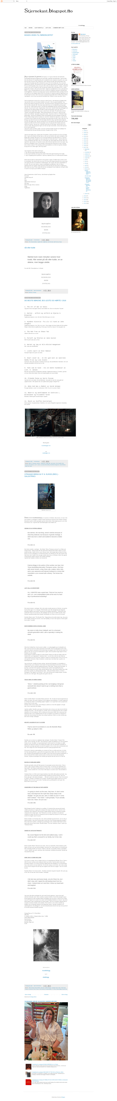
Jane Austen (53, 463)
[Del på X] (45, 240)
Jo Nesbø (34, 292)
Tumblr (73, 57)
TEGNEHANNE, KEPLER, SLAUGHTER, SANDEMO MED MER (40, 1001)
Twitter (73, 59)
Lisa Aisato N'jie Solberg (45, 464)
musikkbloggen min (46, 445)
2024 (85, 134)
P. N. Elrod (54, 989)
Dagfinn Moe (39, 241)
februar (86, 169)
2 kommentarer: (37, 239)
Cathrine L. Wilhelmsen (41, 463)
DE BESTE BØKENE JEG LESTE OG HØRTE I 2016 (45, 301)
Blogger (63, 1097)
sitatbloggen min (46, 453)
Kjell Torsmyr (56, 241)
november (87, 152)
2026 (85, 130)
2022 (85, 138)
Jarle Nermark (50, 241)
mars (86, 167)
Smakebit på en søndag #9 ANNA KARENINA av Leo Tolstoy (45, 1064)
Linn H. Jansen (37, 464)
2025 (85, 132)
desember (87, 149)
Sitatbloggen (75, 54)
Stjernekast (83, 34)
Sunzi (31, 466)
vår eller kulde (29, 248)
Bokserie (42, 987)
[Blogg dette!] (44, 240)
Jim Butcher (30, 989)
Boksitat (30, 292)
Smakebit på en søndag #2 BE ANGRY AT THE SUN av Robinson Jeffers (47, 1072)
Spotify (73, 55)
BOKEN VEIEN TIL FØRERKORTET (38, 35)
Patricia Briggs (59, 989)
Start (26, 27)
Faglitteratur (45, 241)
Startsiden (46, 994)
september (87, 156)
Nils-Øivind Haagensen (54, 464)
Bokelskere (74, 49)
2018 (85, 145)
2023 (85, 136)
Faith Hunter (63, 987)
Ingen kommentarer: (38, 290)
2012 (85, 203)
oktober (87, 154)
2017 (85, 147)
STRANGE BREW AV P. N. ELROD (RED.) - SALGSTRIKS (88, 188)
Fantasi (26, 989)
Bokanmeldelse (34, 241)
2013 (85, 201)
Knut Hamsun (31, 464)
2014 (85, 199)
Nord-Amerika (42, 989)
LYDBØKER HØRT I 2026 (58, 27)
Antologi (32, 987)
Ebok (59, 987)
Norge (60, 241)
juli (86, 159)
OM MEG (30, 27)
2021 (85, 140)
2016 (85, 195)
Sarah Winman (62, 464)
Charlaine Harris (55, 987)
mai (86, 163)
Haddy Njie (48, 463)
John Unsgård (58, 463)
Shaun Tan (27, 466)
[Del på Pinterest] (48, 240)
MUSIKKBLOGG (46, 226)
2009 (30, 987)
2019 (85, 143)
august (86, 157)
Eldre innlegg (64, 994)
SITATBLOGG (46, 233)
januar (86, 193)
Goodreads (74, 51)
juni (86, 161)
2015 (30, 241)
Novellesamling (48, 989)
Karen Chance (36, 989)
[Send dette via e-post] (42, 240)
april (86, 165)
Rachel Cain (64, 989)
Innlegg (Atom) (33, 996)
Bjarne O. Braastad (32, 463)
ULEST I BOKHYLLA (39, 27)
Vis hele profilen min (75, 43)
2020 (85, 142)
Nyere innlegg (28, 994)
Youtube (74, 60)
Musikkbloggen (75, 52)
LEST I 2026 (48, 27)
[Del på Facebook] (47, 240)
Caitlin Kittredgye (48, 987)
